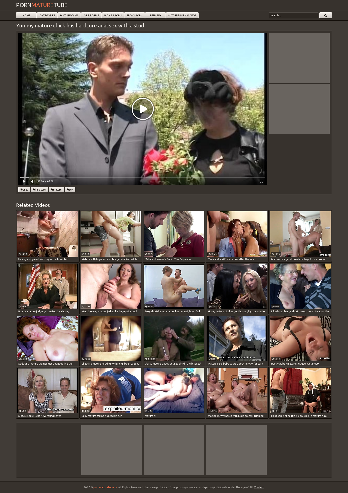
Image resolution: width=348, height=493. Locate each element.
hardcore (40, 189)
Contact (259, 487)
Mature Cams (69, 15)
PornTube (41, 5)
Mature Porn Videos (182, 15)
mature (57, 189)
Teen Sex (155, 15)
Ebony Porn (135, 15)
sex (71, 189)
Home (26, 15)
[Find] (325, 15)
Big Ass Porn (113, 15)
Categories (47, 15)
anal (25, 189)
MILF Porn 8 (91, 15)
